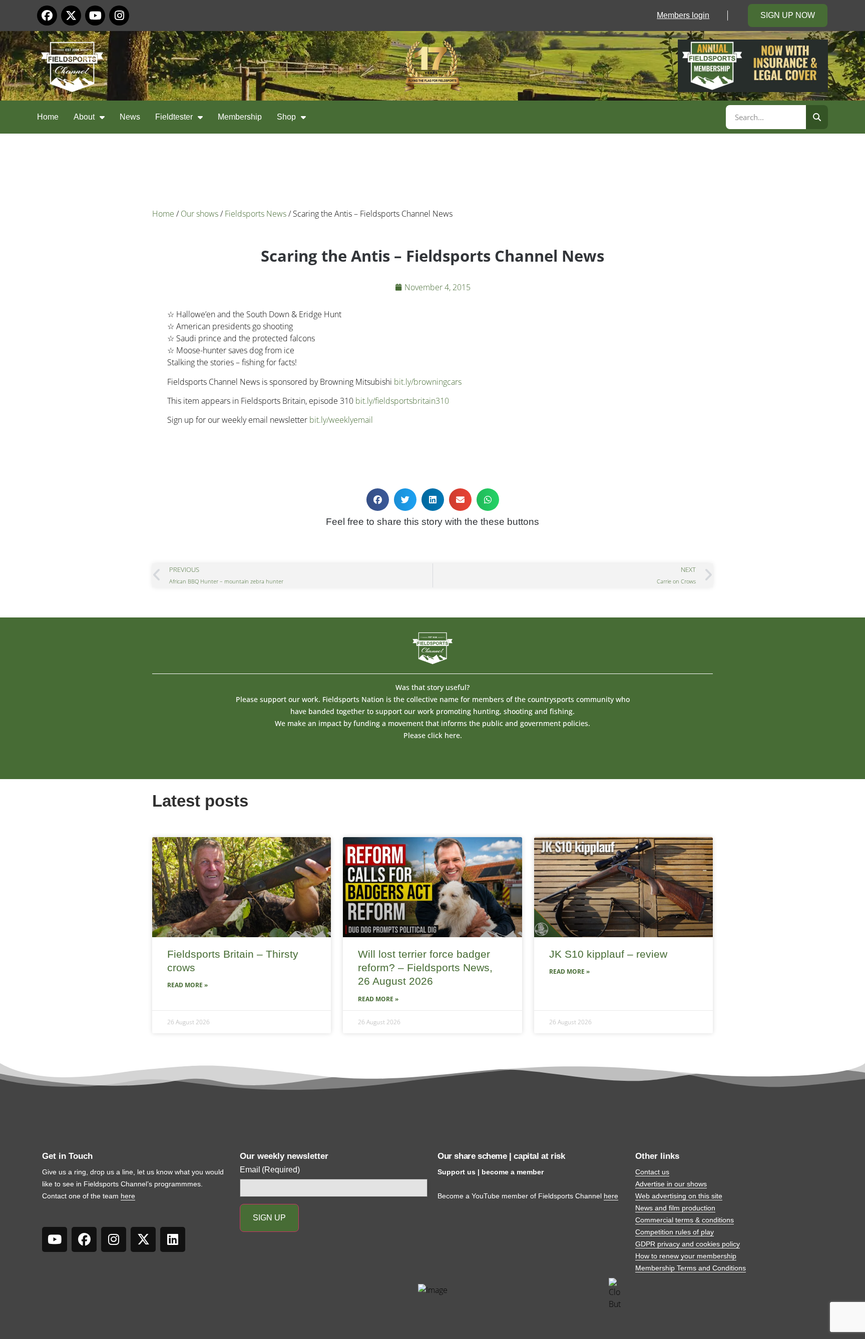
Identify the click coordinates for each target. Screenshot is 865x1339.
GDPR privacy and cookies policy (687, 1244)
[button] (377, 499)
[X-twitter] (71, 16)
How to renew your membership (685, 1256)
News (130, 117)
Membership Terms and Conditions (690, 1268)
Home (48, 117)
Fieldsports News (255, 213)
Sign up (269, 1217)
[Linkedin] (172, 1239)
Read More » (187, 985)
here (128, 1196)
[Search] (817, 117)
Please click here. (432, 735)
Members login (683, 15)
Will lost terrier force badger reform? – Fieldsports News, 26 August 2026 (425, 967)
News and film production (675, 1208)
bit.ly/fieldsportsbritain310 (402, 400)
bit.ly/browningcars (428, 381)
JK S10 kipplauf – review (608, 954)
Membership (240, 117)
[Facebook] (47, 16)
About (84, 117)
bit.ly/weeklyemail (341, 419)
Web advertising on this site (678, 1196)
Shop (286, 117)
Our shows (199, 213)
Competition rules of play (674, 1232)
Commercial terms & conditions (684, 1220)
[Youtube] (95, 16)
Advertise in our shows (671, 1184)
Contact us (652, 1172)
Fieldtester (174, 117)
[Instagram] (119, 16)
